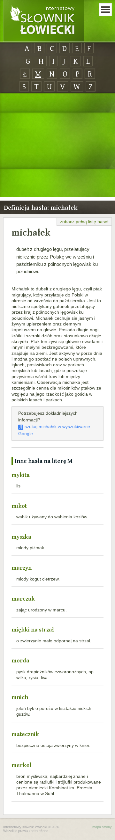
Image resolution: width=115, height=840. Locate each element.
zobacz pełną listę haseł (84, 221)
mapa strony (102, 827)
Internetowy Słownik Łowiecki (43, 21)
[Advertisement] (57, 145)
